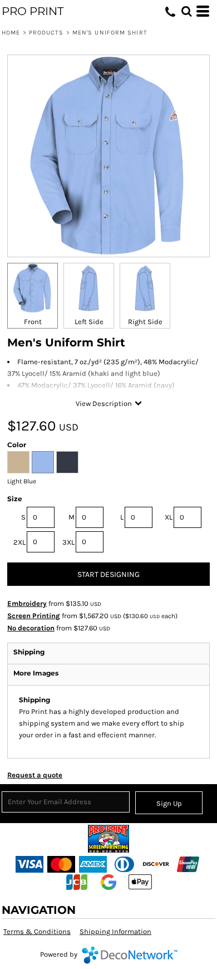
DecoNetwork (129, 955)
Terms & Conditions (37, 931)
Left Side (89, 321)
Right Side (145, 321)
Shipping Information (115, 931)
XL (168, 517)
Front (33, 321)
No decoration (31, 628)
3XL (68, 542)
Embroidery (27, 603)
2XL (19, 542)
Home (11, 32)
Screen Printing (33, 615)
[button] (186, 11)
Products (46, 32)
